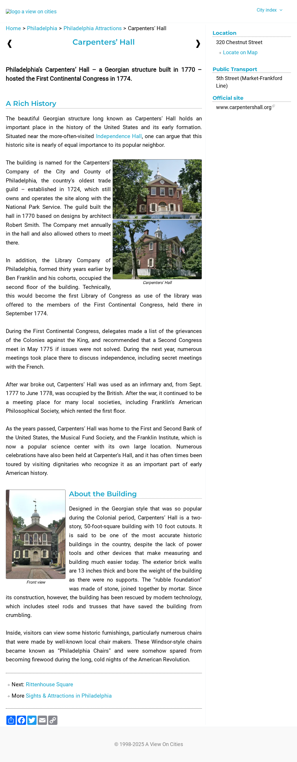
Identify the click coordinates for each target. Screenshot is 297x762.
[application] (279, 10)
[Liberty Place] (10, 43)
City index (267, 10)
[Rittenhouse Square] (198, 43)
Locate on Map (240, 52)
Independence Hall (119, 136)
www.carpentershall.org (243, 107)
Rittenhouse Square (49, 684)
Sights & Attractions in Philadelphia (69, 695)
